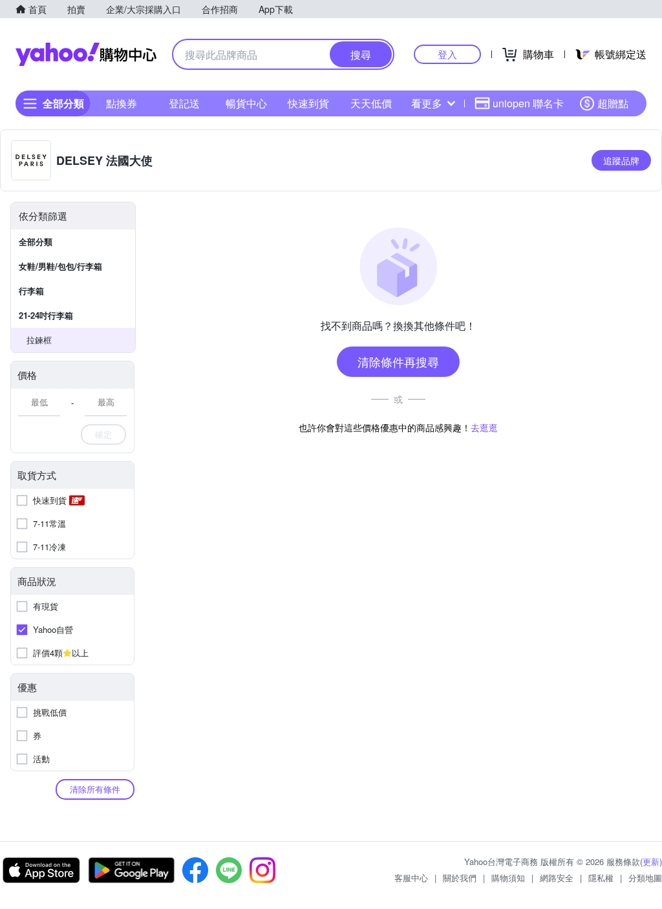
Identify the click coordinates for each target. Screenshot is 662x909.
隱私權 (601, 878)
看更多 (426, 103)
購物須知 (508, 878)
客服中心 (411, 878)
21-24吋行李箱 (46, 315)
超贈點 (612, 103)
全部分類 (35, 241)
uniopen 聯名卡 (528, 103)
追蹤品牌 (621, 160)
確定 (103, 434)
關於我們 (459, 878)
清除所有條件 (95, 789)
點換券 (121, 103)
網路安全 (556, 878)
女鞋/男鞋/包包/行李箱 (60, 266)
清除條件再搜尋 (398, 361)
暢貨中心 (246, 103)
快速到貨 (308, 103)
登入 (447, 54)
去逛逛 (484, 427)
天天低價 (371, 103)
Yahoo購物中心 (86, 54)
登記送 (184, 103)
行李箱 (31, 290)
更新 (651, 861)
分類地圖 (645, 878)
